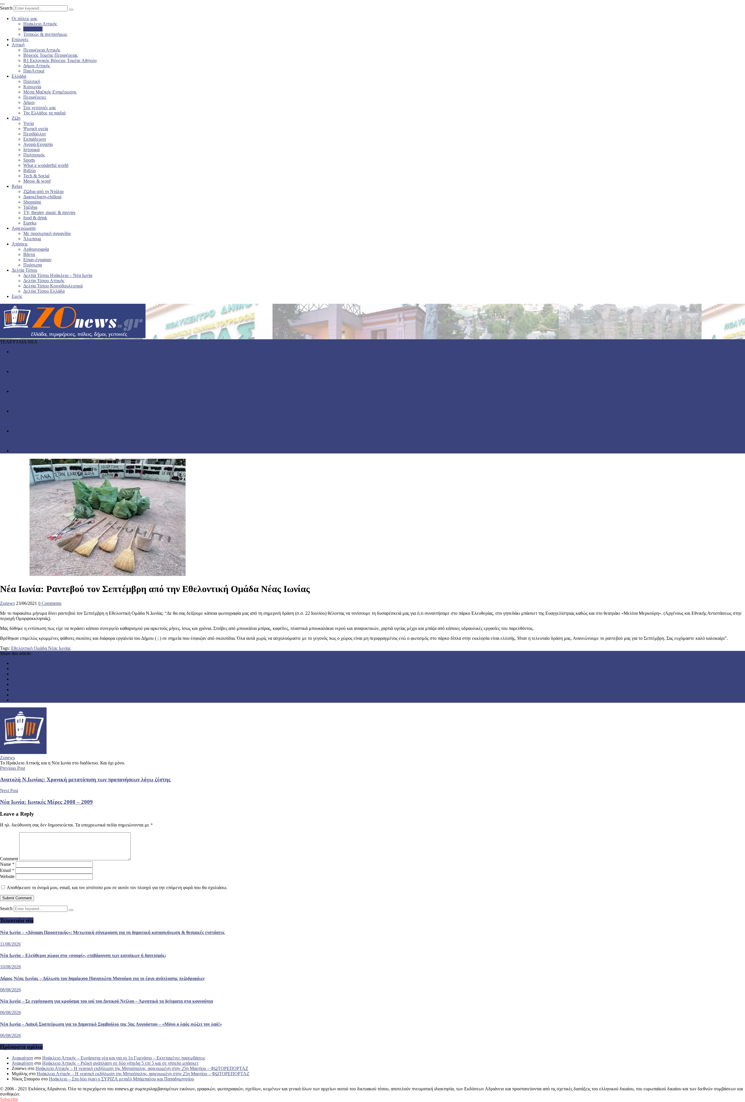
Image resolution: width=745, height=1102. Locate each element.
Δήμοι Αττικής (36, 65)
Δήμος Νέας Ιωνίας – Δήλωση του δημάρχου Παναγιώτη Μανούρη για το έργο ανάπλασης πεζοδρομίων (96, 401)
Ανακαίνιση (22, 1057)
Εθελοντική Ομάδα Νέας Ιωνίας (41, 648)
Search (6, 8)
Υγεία (28, 123)
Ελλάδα (19, 76)
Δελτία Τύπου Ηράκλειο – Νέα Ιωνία (57, 275)
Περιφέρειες (34, 97)
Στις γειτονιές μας (39, 107)
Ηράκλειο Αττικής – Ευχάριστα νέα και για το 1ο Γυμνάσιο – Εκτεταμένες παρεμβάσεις (123, 1057)
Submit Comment (17, 898)
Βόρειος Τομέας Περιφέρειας (50, 55)
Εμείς (17, 296)
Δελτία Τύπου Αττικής (43, 280)
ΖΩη (16, 118)
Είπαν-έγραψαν (37, 259)
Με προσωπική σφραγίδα (46, 233)
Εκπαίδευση (34, 139)
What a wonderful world (45, 165)
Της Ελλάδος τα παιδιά (44, 112)
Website (7, 876)
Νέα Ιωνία (32, 29)
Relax (17, 186)
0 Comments (49, 603)
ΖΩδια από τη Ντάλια (43, 191)
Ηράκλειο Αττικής (40, 23)
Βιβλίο (29, 170)
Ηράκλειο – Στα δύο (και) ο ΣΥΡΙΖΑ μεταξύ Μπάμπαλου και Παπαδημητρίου (121, 1078)
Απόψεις (20, 243)
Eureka (29, 222)
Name (7, 864)
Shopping (32, 201)
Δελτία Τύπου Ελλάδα (44, 291)
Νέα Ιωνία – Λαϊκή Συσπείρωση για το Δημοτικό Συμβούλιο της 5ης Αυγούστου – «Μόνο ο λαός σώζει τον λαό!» (106, 440)
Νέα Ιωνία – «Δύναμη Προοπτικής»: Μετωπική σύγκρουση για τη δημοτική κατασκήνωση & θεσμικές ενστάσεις (105, 361)
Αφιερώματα (24, 228)
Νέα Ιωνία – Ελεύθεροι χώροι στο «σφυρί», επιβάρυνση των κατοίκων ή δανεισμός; (78, 381)
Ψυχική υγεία (35, 128)
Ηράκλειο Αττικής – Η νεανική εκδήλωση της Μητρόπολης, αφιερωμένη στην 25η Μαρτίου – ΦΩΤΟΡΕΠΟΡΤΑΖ (142, 1068)
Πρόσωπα (32, 264)
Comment (9, 858)
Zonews (7, 603)
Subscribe (9, 1099)
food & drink (35, 217)
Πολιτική (31, 81)
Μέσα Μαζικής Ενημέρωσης (50, 91)
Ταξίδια (30, 207)
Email (7, 870)
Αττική (18, 44)
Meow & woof (37, 181)
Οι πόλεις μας (24, 18)
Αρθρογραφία (36, 249)
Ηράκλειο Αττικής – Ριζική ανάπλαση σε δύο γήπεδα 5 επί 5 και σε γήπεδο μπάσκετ (120, 1063)
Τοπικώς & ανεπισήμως (45, 34)
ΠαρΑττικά (33, 70)
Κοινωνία (32, 86)
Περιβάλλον (34, 133)
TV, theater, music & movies (49, 212)
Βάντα (29, 254)
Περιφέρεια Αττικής (41, 49)
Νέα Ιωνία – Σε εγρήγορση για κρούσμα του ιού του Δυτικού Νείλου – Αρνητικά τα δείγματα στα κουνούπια (100, 420)
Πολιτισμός (34, 154)
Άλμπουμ (32, 238)
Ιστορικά (31, 149)
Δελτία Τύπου (24, 270)
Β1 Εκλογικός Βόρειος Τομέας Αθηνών (60, 60)
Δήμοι (29, 102)
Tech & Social (36, 175)
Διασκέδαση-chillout (42, 196)
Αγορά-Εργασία (38, 144)
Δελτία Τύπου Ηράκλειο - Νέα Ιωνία (46, 391)
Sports (29, 160)
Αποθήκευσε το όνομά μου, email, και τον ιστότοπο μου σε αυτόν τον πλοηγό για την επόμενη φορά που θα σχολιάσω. (117, 887)
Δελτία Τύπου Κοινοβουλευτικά (53, 285)
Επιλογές (20, 39)
